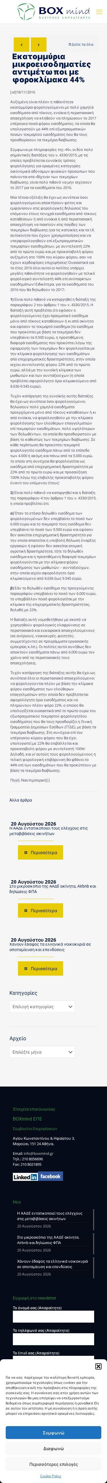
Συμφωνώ (53, 1433)
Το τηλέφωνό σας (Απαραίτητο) (41, 1330)
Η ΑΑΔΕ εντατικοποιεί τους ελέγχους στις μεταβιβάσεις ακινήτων (49, 1216)
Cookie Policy (50, 1476)
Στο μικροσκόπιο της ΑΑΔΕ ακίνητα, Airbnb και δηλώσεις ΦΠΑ (48, 1240)
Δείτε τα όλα (82, 44)
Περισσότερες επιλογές (53, 1464)
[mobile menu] (99, 11)
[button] (98, 1366)
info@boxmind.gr (38, 1153)
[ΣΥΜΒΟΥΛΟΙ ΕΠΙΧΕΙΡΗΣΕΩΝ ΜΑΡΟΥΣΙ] (53, 11)
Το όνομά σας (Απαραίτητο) (37, 1307)
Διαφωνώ (53, 1448)
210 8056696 (32, 1158)
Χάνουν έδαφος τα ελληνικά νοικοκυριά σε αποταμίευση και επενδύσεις (52, 1264)
